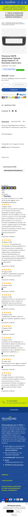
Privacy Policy (16, 508)
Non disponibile (19, 84)
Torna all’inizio (14, 410)
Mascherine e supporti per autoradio (14, 22)
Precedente (5, 202)
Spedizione (11, 78)
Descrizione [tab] (5, 121)
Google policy (23, 508)
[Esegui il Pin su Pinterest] (15, 111)
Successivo (12, 202)
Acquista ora (14, 90)
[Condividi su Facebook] (12, 111)
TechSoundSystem (17, 465)
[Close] (26, 504)
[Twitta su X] (9, 111)
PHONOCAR (5, 66)
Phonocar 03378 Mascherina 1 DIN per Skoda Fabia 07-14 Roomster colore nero (13, 24)
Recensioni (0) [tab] (15, 121)
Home (3, 22)
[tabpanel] (14, 141)
